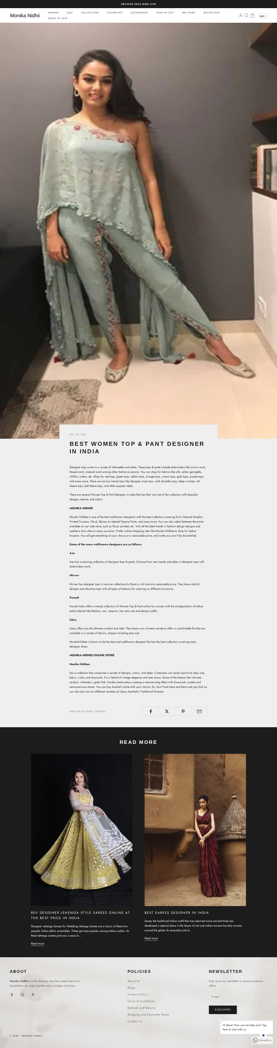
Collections (90, 12)
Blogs (131, 988)
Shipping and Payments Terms (148, 1014)
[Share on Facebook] (151, 711)
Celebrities (114, 12)
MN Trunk (188, 12)
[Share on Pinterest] (183, 711)
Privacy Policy (137, 994)
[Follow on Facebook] (12, 995)
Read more (37, 943)
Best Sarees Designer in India (177, 912)
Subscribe (223, 1009)
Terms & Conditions (141, 1001)
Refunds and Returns (142, 1008)
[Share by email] (199, 711)
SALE (70, 12)
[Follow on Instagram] (22, 995)
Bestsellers (212, 12)
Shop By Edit (165, 12)
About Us (134, 981)
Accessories (139, 12)
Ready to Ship (58, 18)
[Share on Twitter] (167, 711)
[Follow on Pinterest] (33, 995)
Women (53, 12)
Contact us (135, 1021)
